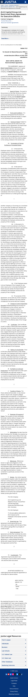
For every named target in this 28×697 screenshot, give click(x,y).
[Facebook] (11, 674)
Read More (4, 38)
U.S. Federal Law (7, 654)
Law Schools (6, 651)
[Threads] (15, 674)
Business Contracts (14, 5)
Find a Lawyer (6, 640)
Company (14, 683)
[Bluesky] (17, 674)
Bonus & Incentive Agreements (9, 22)
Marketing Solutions (8, 665)
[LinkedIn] (6, 674)
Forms (6, 5)
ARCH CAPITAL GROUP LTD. (8, 6)
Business (4, 647)
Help (14, 686)
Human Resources (6, 21)
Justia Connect (14, 678)
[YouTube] (8, 674)
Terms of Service (14, 688)
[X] (19, 674)
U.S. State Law (6, 658)
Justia (2, 5)
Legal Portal (14, 680)
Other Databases (7, 662)
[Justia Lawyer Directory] (21, 674)
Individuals (5, 643)
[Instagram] (13, 674)
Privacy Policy (14, 691)
